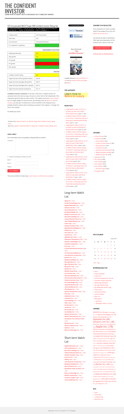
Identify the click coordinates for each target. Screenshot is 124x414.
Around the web (98, 136)
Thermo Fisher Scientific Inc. (101, 376)
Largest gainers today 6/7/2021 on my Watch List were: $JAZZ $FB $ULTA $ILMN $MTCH (76, 175)
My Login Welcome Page (101, 285)
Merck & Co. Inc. (101, 359)
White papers (98, 298)
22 (108, 255)
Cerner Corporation (99, 338)
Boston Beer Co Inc (102, 331)
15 (108, 252)
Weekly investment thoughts (103, 152)
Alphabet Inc (101, 319)
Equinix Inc (103, 345)
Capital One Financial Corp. (105, 336)
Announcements (100, 141)
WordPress (73, 410)
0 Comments (43, 30)
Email (9, 163)
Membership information (101, 283)
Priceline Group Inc (104, 369)
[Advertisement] (100, 90)
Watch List (49, 100)
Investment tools (100, 148)
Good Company (54, 98)
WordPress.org (98, 399)
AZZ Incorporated (29, 30)
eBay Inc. (96, 345)
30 (111, 258)
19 (98, 255)
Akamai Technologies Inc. (106, 314)
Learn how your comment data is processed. (41, 176)
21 (105, 255)
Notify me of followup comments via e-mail (20, 156)
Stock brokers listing (100, 292)
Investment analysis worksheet (102, 280)
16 (111, 252)
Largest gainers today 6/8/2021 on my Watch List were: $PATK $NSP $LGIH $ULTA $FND (76, 159)
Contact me (97, 276)
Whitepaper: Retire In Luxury (104, 303)
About (96, 271)
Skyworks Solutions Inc (105, 374)
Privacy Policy (98, 289)
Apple (68, 82)
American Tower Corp (101, 324)
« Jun (94, 262)
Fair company (41, 28)
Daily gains (97, 157)
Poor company (98, 164)
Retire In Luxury (74, 96)
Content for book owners (103, 143)
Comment (10, 140)
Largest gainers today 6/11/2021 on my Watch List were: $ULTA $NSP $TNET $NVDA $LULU (76, 111)
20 (101, 255)
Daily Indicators (100, 145)
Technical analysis (99, 294)
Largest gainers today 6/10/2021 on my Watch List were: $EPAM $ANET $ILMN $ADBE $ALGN (76, 127)
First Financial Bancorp (100, 350)
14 (105, 252)
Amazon (74, 80)
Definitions (99, 301)
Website (9, 166)
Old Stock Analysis (51, 28)
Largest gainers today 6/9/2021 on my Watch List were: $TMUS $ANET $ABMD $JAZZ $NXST (76, 143)
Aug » (98, 262)
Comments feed (98, 397)
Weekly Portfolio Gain (102, 154)
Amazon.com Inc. (103, 322)
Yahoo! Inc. (102, 383)
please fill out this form (100, 33)
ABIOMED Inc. (99, 312)
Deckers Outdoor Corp (106, 343)
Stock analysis (12, 30)
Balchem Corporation (100, 329)
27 (101, 258)
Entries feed (97, 394)
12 (98, 252)
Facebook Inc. (108, 348)
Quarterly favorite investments (104, 150)
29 (108, 258)
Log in (96, 392)
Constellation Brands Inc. (103, 341)
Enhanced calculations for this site (103, 278)
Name (9, 160)
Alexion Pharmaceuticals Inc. (102, 317)
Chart (73, 201)
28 (105, 258)
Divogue (63, 410)
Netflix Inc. (103, 364)
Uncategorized (98, 171)
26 (98, 258)
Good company (98, 161)
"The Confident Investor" (76, 52)
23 (111, 255)
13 (101, 252)
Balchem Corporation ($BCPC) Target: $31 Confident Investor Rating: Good (35, 126)
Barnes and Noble (82, 80)
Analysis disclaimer (99, 273)
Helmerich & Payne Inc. (101, 352)
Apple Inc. (104, 326)
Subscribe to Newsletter (103, 54)
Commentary (97, 138)
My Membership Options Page (102, 287)
